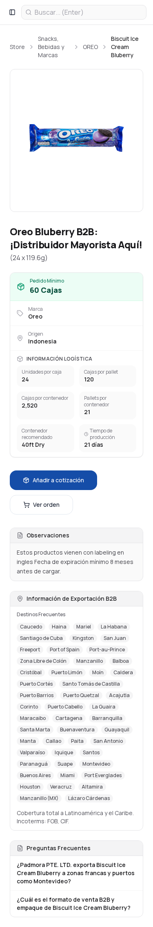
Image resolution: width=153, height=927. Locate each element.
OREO (90, 47)
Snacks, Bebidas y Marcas (51, 47)
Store (17, 47)
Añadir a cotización (58, 480)
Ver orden (46, 504)
